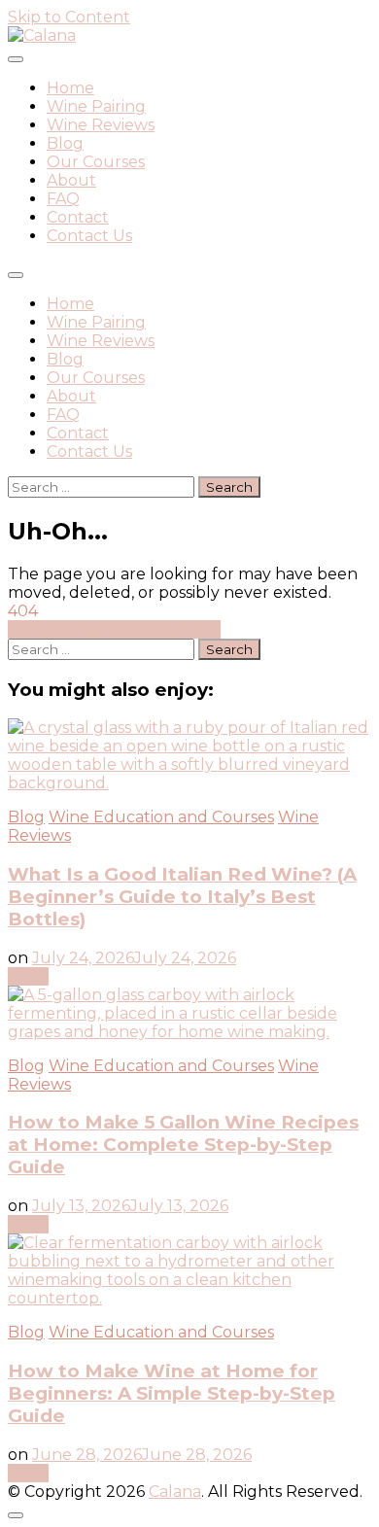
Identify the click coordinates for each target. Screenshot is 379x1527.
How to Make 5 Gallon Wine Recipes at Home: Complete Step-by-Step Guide (183, 1144)
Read (28, 976)
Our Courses (96, 162)
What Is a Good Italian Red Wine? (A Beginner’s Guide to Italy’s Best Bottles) (182, 896)
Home (70, 88)
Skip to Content (69, 17)
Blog (65, 143)
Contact (78, 217)
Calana (175, 1491)
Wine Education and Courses (161, 817)
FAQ (63, 199)
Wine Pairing (96, 106)
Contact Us (89, 235)
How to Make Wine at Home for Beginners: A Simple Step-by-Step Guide (171, 1393)
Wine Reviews (101, 125)
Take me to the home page (114, 629)
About (71, 180)
